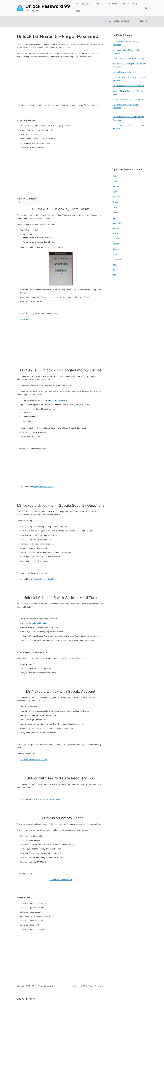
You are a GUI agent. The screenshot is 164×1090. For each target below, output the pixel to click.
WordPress (106, 1085)
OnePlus (116, 238)
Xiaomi (115, 270)
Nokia (115, 233)
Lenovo (116, 212)
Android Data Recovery (50, 799)
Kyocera (116, 202)
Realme (116, 244)
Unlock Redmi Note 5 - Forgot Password (126, 106)
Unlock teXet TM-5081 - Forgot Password (126, 43)
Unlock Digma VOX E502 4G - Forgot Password (129, 79)
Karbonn (116, 197)
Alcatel (116, 186)
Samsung (113, 4)
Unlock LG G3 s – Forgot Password (88, 986)
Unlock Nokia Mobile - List (124, 72)
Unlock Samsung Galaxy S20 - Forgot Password (129, 127)
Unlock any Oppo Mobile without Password (127, 51)
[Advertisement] (61, 82)
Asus (115, 181)
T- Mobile (117, 259)
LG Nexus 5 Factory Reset (61, 880)
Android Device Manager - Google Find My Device (129, 65)
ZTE (114, 275)
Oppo (78, 11)
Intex (115, 191)
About (87, 1067)
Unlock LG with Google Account (33, 759)
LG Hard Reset (26, 319)
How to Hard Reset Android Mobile (128, 99)
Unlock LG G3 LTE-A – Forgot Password (35, 986)
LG (114, 218)
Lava (115, 207)
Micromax (125, 4)
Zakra (96, 1085)
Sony (115, 254)
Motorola (116, 228)
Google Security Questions (44, 579)
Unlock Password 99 (48, 6)
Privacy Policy (90, 1071)
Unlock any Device (84, 4)
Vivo (135, 4)
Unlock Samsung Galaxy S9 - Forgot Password (128, 118)
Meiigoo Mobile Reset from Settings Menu (128, 92)
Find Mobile (100, 4)
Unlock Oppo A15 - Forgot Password (128, 86)
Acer (115, 176)
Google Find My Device (43, 487)
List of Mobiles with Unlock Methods (128, 58)
